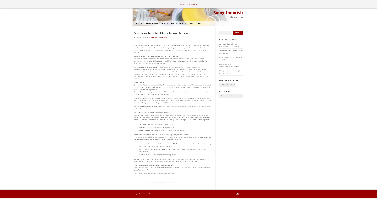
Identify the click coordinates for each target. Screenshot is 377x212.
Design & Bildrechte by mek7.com (143, 194)
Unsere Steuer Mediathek (154, 23)
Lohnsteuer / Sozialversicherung (161, 182)
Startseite (139, 23)
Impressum (183, 4)
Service (181, 23)
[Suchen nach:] (225, 33)
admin (164, 37)
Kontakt (190, 23)
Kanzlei (172, 23)
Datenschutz (193, 4)
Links (199, 23)
